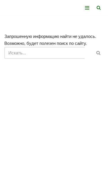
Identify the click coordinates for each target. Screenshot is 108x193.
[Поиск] (98, 7)
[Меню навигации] (87, 7)
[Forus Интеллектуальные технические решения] (21, 8)
